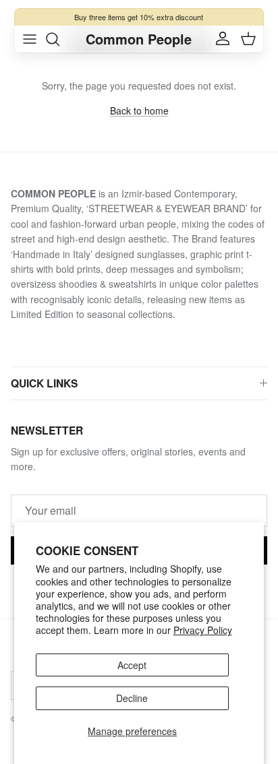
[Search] (59, 39)
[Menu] (30, 39)
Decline (132, 698)
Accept (131, 665)
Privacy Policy (202, 630)
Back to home (139, 110)
